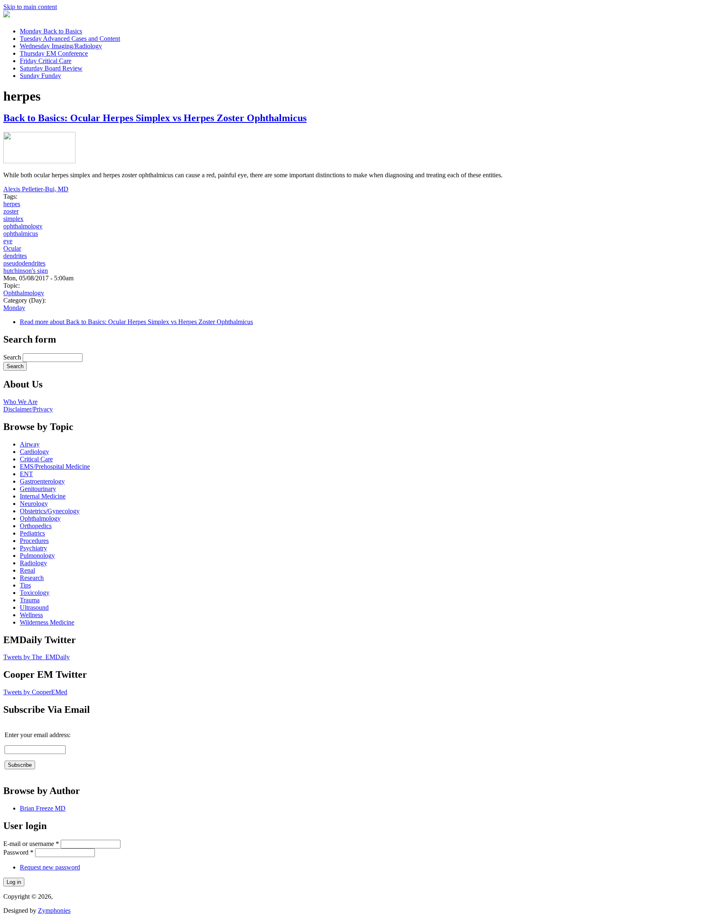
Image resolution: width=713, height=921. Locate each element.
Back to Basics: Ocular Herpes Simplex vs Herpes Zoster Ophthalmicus (155, 118)
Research (32, 577)
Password (18, 852)
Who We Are (20, 401)
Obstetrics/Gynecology (50, 511)
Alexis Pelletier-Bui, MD (35, 189)
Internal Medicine (43, 496)
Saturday (51, 68)
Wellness (31, 614)
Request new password (50, 867)
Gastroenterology (42, 481)
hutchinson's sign (25, 270)
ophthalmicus (20, 233)
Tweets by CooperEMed (35, 691)
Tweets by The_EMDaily (36, 656)
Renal (27, 570)
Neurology (34, 503)
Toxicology (35, 592)
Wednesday (61, 45)
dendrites (15, 255)
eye (7, 240)
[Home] (6, 15)
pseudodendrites (24, 263)
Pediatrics (32, 533)
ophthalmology (22, 226)
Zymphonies (54, 910)
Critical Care (36, 459)
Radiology (33, 562)
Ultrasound (34, 607)
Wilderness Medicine (47, 622)
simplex (13, 218)
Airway (30, 444)
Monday (51, 31)
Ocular (12, 248)
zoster (11, 211)
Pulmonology (37, 555)
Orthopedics (36, 525)
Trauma (30, 600)
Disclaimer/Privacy (28, 409)
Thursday (54, 53)
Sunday (40, 75)
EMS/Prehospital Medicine (55, 466)
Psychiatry (33, 548)
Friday (45, 60)
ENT (26, 473)
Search (13, 357)
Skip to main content (30, 6)
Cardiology (34, 451)
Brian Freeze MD (43, 808)
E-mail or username (31, 843)
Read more (136, 321)
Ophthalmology (23, 292)
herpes (11, 203)
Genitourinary (38, 488)
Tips (25, 585)
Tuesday (70, 38)
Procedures (34, 540)
